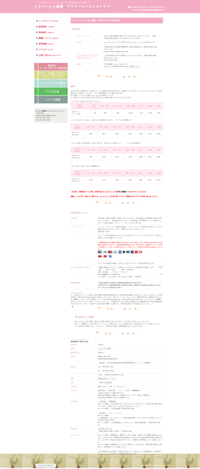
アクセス (51, 67)
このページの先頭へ (78, 339)
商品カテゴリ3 (51, 100)
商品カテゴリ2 (51, 91)
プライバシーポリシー (46, 465)
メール (138, 42)
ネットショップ (51, 75)
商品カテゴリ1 (51, 83)
